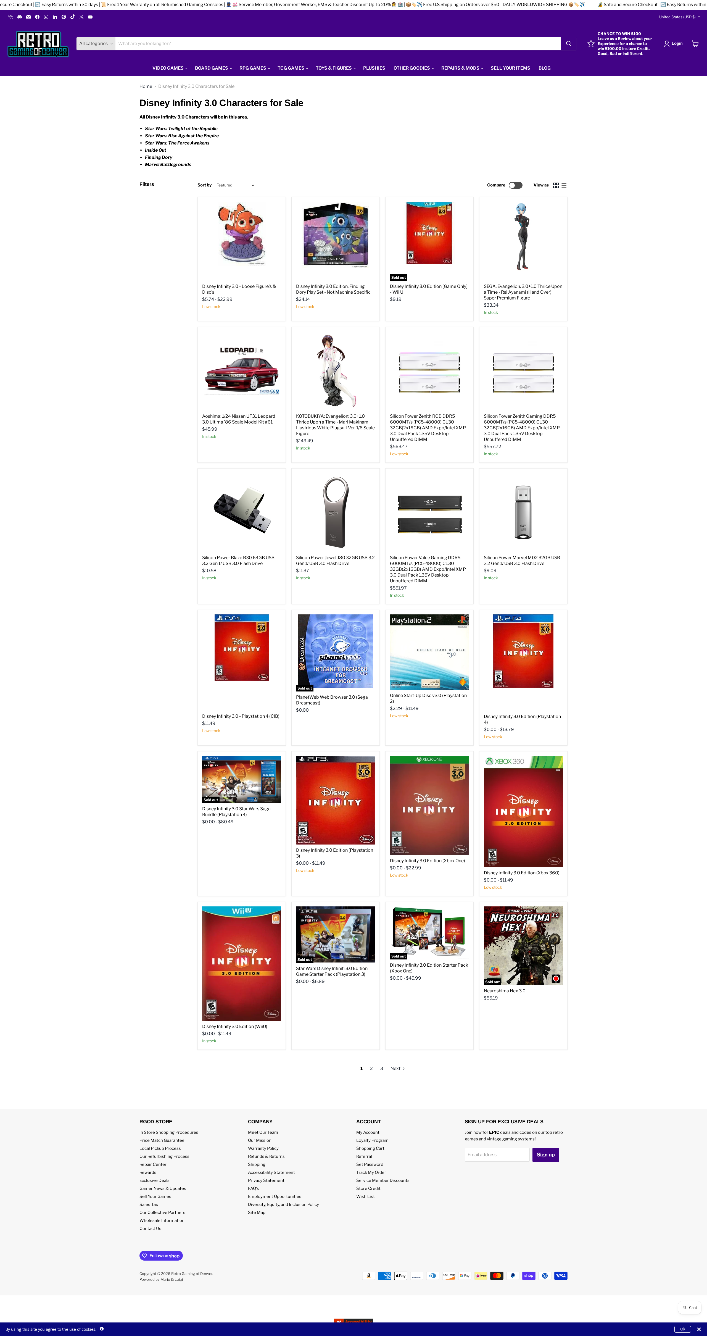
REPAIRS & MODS (460, 68)
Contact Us (150, 1228)
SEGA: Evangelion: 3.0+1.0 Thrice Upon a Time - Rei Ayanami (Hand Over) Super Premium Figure (523, 292)
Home (145, 86)
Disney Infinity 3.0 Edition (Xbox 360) (522, 872)
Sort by (204, 185)
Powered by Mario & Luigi (161, 1279)
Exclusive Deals (154, 1180)
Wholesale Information (161, 1220)
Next (396, 1068)
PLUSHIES (374, 68)
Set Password (369, 1164)
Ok (682, 1329)
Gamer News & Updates (162, 1188)
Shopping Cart (370, 1148)
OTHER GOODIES (412, 68)
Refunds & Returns (266, 1156)
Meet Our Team (263, 1132)
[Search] (568, 43)
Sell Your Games (155, 1196)
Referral (364, 1156)
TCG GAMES (291, 68)
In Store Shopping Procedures (168, 1132)
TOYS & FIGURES (334, 68)
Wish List (365, 1196)
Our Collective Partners (162, 1212)
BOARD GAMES (212, 68)
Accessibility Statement (271, 1172)
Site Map (256, 1212)
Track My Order (371, 1172)
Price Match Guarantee (161, 1140)
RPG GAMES (253, 68)
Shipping (256, 1164)
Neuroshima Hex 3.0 (505, 990)
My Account (367, 1132)
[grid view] (556, 185)
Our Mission (259, 1140)
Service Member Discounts (383, 1180)
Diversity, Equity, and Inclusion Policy (283, 1204)
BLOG (545, 68)
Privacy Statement (266, 1180)
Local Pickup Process (160, 1148)
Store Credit (368, 1188)
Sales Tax (148, 1204)
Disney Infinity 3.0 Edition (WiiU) (234, 1026)
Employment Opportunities (274, 1196)
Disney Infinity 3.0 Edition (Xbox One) (427, 860)
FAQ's (253, 1188)
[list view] (564, 185)
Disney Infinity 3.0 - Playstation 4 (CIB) (240, 716)
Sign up (546, 1155)
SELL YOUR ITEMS (510, 68)
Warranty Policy (263, 1148)
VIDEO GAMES (168, 68)
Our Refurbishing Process (164, 1156)
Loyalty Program (372, 1140)
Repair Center (153, 1164)
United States (677, 17)
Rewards (147, 1172)
